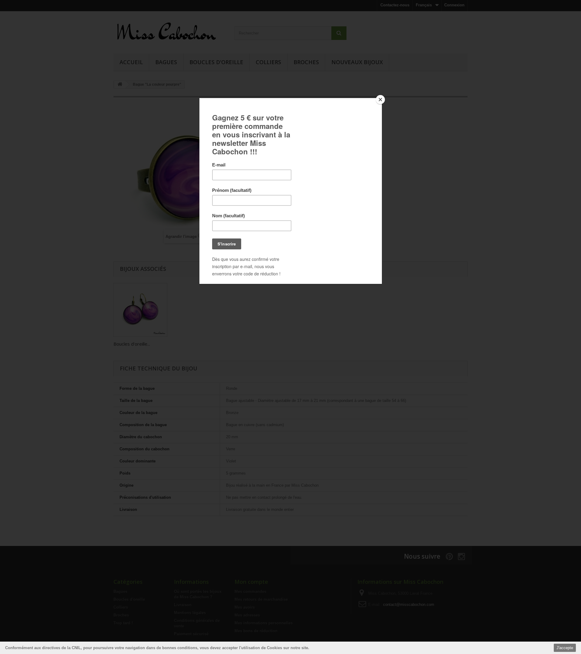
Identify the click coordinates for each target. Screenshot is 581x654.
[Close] (380, 99)
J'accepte (564, 648)
